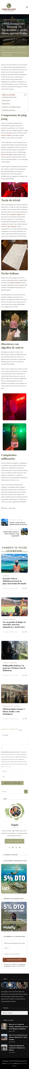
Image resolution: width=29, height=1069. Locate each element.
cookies (14, 1066)
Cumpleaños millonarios (8, 110)
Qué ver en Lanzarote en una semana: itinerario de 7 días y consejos (18, 1037)
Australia (21, 20)
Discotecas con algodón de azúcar (11, 107)
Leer (23, 588)
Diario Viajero (12, 508)
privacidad (23, 1063)
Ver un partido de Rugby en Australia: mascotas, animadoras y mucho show (14, 624)
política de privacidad (7, 766)
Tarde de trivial (6, 100)
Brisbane (12, 619)
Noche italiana (6, 103)
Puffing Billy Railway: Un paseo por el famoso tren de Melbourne (14, 667)
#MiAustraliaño (9, 20)
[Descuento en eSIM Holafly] (14, 903)
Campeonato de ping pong (9, 97)
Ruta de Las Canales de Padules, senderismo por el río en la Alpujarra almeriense (18, 1027)
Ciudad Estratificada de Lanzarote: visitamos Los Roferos (17, 1048)
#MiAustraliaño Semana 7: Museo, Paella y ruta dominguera (14, 711)
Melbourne (13, 662)
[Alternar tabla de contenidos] (24, 94)
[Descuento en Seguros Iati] (14, 865)
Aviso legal (10, 1063)
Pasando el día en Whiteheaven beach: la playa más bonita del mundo (14, 580)
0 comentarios (23, 40)
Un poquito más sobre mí (14, 841)
